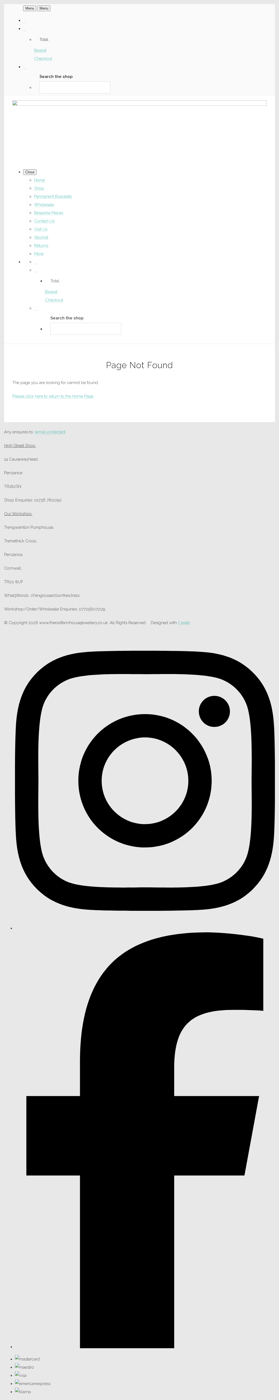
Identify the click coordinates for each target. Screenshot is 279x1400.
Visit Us (40, 229)
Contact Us (44, 221)
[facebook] (145, 1346)
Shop (39, 188)
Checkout (43, 58)
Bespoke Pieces (48, 212)
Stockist (41, 237)
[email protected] (50, 432)
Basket (40, 50)
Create (184, 622)
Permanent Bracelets (53, 196)
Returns (41, 245)
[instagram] (145, 928)
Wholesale (44, 204)
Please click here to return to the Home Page (52, 396)
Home (39, 180)
